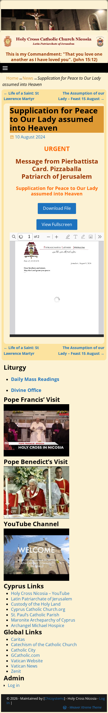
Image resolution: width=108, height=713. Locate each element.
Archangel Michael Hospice (37, 625)
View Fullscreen (57, 224)
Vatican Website (27, 661)
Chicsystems (54, 698)
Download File (57, 208)
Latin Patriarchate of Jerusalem (41, 599)
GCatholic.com (25, 655)
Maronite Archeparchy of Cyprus (43, 620)
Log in (14, 685)
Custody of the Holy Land (36, 604)
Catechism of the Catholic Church (44, 644)
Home (12, 78)
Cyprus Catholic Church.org (38, 609)
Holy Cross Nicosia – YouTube (40, 593)
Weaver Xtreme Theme (85, 707)
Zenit (16, 671)
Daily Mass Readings (35, 379)
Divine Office (26, 390)
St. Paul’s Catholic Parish (35, 615)
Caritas (18, 639)
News (28, 78)
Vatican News (24, 666)
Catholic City (23, 650)
